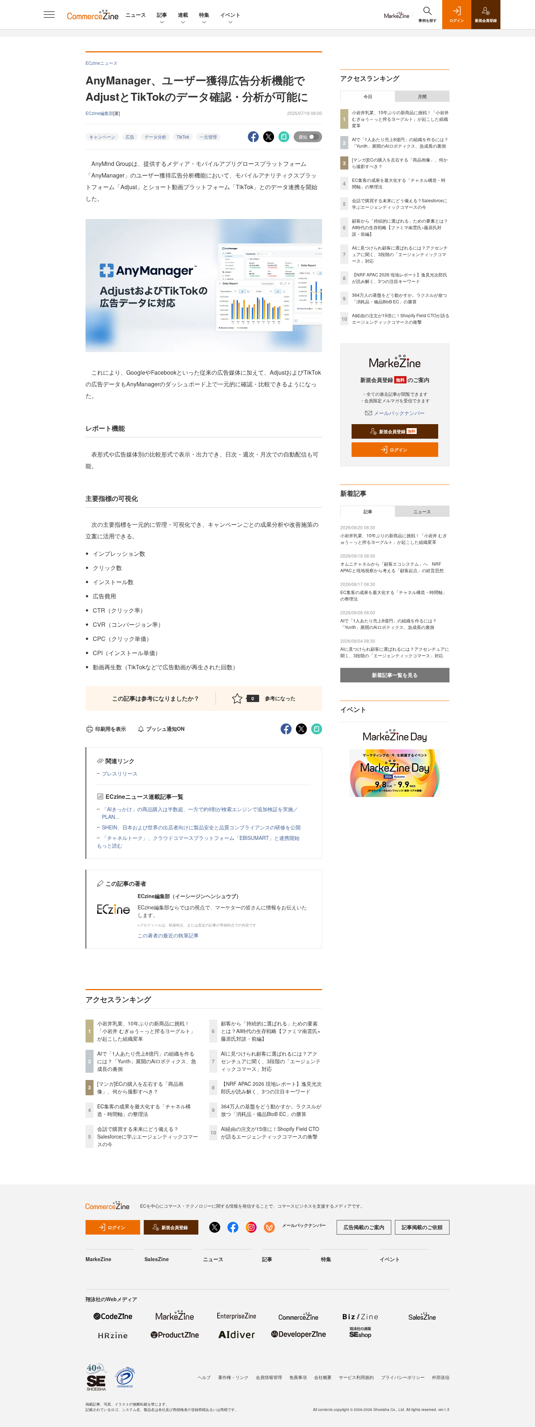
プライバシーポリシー (403, 1377)
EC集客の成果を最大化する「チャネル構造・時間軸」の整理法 (144, 1110)
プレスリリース (120, 773)
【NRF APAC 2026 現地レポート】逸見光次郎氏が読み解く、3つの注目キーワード (271, 1087)
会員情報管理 (269, 1377)
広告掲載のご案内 (364, 1227)
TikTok (183, 136)
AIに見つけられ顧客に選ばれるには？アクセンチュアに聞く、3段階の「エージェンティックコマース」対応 (271, 1061)
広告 (130, 136)
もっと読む (109, 845)
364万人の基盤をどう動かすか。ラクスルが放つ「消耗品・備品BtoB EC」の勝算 (271, 1110)
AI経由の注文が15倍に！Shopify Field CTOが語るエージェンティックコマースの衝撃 (270, 1132)
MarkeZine (98, 1259)
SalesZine (156, 1259)
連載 (183, 14)
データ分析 (155, 136)
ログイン (398, 449)
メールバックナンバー (399, 412)
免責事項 (298, 1377)
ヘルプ (204, 1377)
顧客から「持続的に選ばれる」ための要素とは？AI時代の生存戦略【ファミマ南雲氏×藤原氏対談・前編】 (270, 1031)
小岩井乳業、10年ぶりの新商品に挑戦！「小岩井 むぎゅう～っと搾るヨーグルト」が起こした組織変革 (146, 1031)
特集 (204, 14)
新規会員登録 (397, 431)
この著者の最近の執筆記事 (168, 935)
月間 (422, 96)
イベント (230, 14)
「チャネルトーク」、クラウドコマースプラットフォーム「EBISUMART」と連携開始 (201, 837)
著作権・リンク (233, 1377)
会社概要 (323, 1377)
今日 (368, 96)
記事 (162, 14)
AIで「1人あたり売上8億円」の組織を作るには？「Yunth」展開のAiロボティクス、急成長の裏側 (146, 1061)
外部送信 (440, 1377)
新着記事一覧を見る (395, 674)
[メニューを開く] (49, 14)
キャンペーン (102, 136)
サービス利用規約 (356, 1377)
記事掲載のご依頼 (422, 1227)
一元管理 (208, 136)
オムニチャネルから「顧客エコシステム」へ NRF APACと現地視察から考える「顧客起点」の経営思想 (392, 567)
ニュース (136, 14)
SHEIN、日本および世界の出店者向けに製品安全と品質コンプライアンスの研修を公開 (201, 827)
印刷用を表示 (110, 728)
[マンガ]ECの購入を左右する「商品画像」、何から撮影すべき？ (140, 1087)
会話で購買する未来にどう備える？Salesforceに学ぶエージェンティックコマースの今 (147, 1136)
